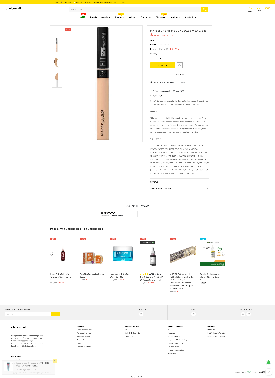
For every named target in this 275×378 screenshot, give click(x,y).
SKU (152, 41)
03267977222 (78, 2)
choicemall (13, 8)
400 (156, 82)
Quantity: (153, 54)
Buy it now (179, 75)
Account (258, 11)
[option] (103, 83)
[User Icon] (258, 8)
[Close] (55, 362)
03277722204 (109, 2)
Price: (153, 49)
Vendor (153, 44)
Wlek (142, 377)
